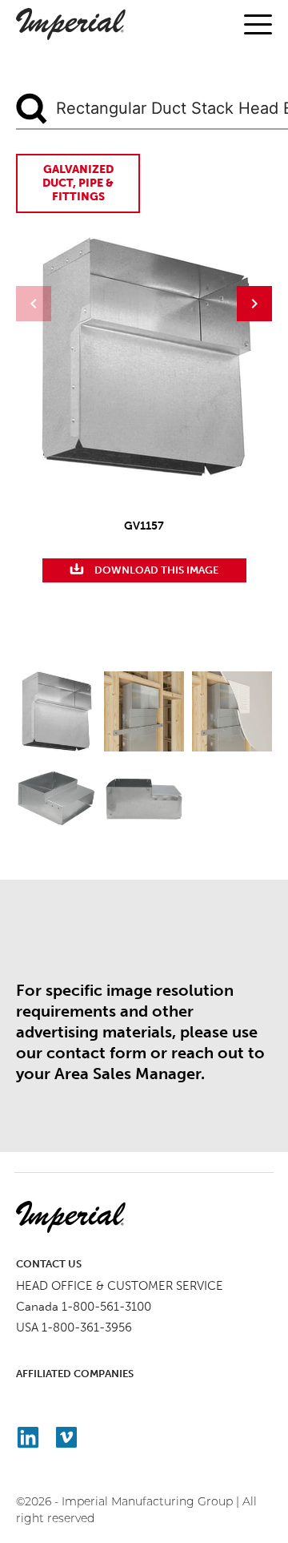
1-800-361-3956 (87, 1327)
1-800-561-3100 (106, 1306)
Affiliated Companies (75, 1374)
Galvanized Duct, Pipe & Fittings (78, 183)
